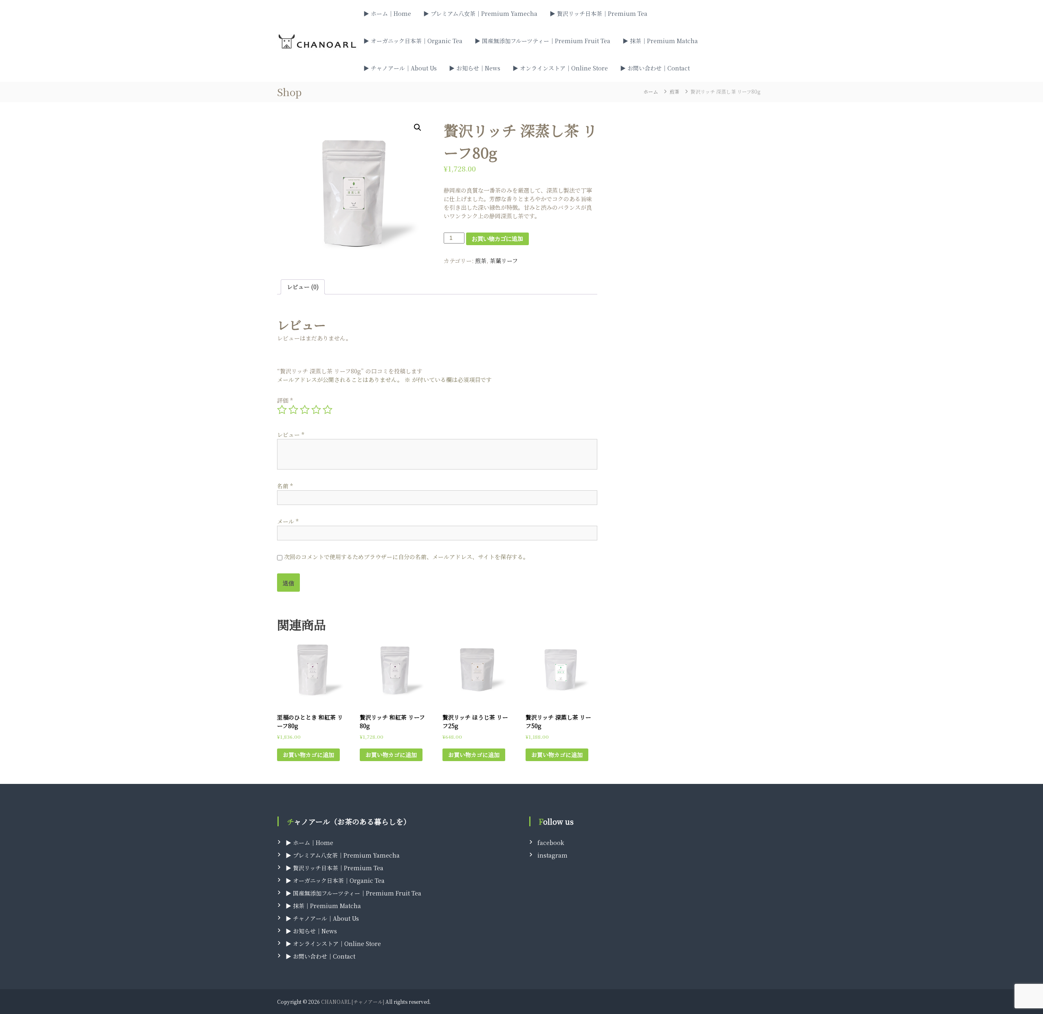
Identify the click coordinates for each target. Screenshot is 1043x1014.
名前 (285, 486)
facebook (550, 842)
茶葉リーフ (504, 261)
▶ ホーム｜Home (387, 13)
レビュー (290, 434)
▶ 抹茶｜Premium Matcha (660, 41)
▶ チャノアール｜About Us (400, 68)
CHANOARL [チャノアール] (352, 1001)
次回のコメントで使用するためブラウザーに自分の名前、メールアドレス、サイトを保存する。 (406, 557)
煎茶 (674, 91)
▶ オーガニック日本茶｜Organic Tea (412, 41)
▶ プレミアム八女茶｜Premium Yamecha (480, 13)
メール (288, 521)
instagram (552, 855)
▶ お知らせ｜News (474, 68)
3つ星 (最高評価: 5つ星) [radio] (305, 410)
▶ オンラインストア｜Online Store (560, 68)
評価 (285, 400)
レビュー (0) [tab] (303, 287)
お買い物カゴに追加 (497, 238)
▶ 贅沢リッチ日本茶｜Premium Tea (598, 13)
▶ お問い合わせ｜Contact (655, 68)
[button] (417, 127)
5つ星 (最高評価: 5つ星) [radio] (327, 410)
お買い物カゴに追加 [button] (308, 755)
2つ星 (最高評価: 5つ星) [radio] (293, 410)
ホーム (650, 91)
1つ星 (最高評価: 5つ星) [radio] (282, 410)
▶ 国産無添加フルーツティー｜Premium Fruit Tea (542, 41)
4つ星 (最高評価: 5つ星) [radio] (316, 410)
